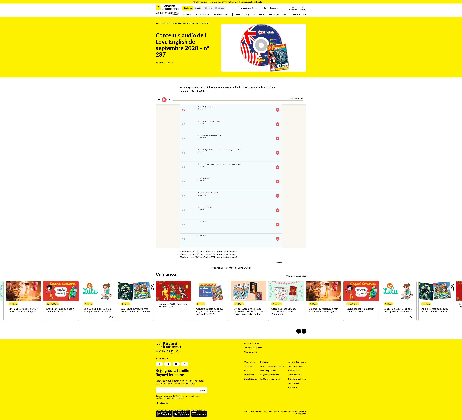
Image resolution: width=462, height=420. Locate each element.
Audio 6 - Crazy (204, 178)
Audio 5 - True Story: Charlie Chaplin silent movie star (219, 164)
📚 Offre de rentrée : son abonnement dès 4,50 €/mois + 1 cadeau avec (227, 2)
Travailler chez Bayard (297, 379)
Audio (285, 14)
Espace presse (293, 370)
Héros (238, 14)
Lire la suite (162, 403)
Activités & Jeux (221, 14)
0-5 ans (198, 8)
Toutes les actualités (295, 276)
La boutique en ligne (272, 8)
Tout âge (188, 8)
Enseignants (249, 366)
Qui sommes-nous (295, 366)
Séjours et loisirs (299, 14)
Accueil (158, 23)
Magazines (250, 14)
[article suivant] (304, 331)
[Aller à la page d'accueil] (167, 15)
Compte (303, 10)
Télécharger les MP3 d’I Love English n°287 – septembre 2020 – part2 (208, 254)
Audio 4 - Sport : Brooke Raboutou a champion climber (219, 150)
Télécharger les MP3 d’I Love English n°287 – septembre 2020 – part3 (208, 257)
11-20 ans (219, 8)
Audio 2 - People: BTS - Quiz (209, 121)
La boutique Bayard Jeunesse (272, 366)
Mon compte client (268, 370)
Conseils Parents (202, 14)
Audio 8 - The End (205, 207)
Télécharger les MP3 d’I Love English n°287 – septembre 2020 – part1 (208, 251)
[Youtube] (176, 364)
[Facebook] (167, 364)
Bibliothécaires (250, 379)
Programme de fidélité (269, 374)
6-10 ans (208, 8)
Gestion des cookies (252, 411)
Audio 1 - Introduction (207, 107)
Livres (262, 14)
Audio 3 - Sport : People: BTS (209, 135)
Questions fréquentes (253, 347)
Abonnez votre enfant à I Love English (231, 267)
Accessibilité (301, 413)
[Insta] (159, 364)
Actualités (187, 14)
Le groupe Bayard (295, 374)
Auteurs (247, 370)
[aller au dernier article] (298, 331)
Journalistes (249, 374)
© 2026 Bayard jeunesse (296, 411)
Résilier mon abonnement (270, 379)
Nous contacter (250, 352)
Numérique (274, 14)
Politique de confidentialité (274, 411)
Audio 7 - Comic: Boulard (208, 193)
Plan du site (292, 387)
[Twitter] (184, 364)
